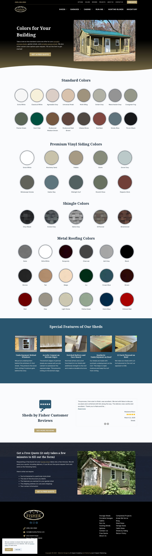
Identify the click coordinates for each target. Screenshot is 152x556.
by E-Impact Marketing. (99, 553)
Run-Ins (99, 9)
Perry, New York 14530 (34, 538)
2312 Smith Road (32, 536)
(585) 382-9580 (31, 528)
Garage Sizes (121, 526)
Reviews (94, 2)
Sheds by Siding (122, 531)
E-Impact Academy (76, 553)
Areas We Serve (122, 518)
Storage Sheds (104, 516)
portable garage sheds (49, 44)
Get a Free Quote (40, 54)
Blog (118, 521)
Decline (18, 549)
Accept (9, 549)
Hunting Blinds (115, 9)
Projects (102, 2)
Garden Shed (45, 462)
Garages (74, 9)
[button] (82, 409)
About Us (110, 2)
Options (80, 2)
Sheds (62, 9)
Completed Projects (123, 516)
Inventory (132, 9)
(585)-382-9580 (20, 2)
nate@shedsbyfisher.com (35, 532)
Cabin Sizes (120, 528)
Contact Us (119, 2)
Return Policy (121, 533)
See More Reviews (45, 430)
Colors (87, 2)
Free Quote (132, 2)
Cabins (87, 9)
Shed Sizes (120, 523)
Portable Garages (106, 518)
